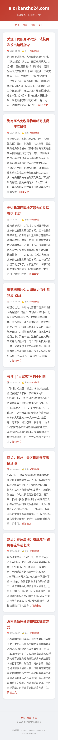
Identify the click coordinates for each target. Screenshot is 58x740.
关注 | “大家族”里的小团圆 (26, 376)
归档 (33, 25)
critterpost (41, 730)
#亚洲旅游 (34, 51)
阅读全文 (43, 105)
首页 (17, 25)
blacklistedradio (29, 733)
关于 (40, 25)
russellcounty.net (28, 730)
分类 (25, 25)
